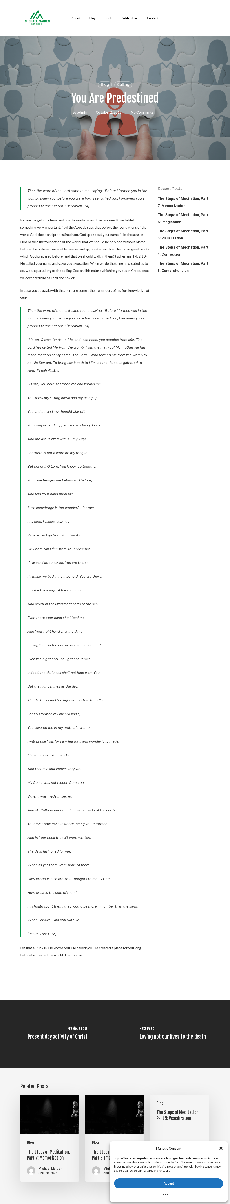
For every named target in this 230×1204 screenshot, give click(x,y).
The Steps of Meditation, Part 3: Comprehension (183, 267)
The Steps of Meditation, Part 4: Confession (183, 251)
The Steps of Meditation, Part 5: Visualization (183, 234)
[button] (221, 1148)
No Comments (142, 112)
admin (82, 112)
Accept (169, 1183)
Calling (123, 84)
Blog (105, 84)
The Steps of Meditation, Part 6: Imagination (183, 218)
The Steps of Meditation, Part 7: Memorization (183, 202)
